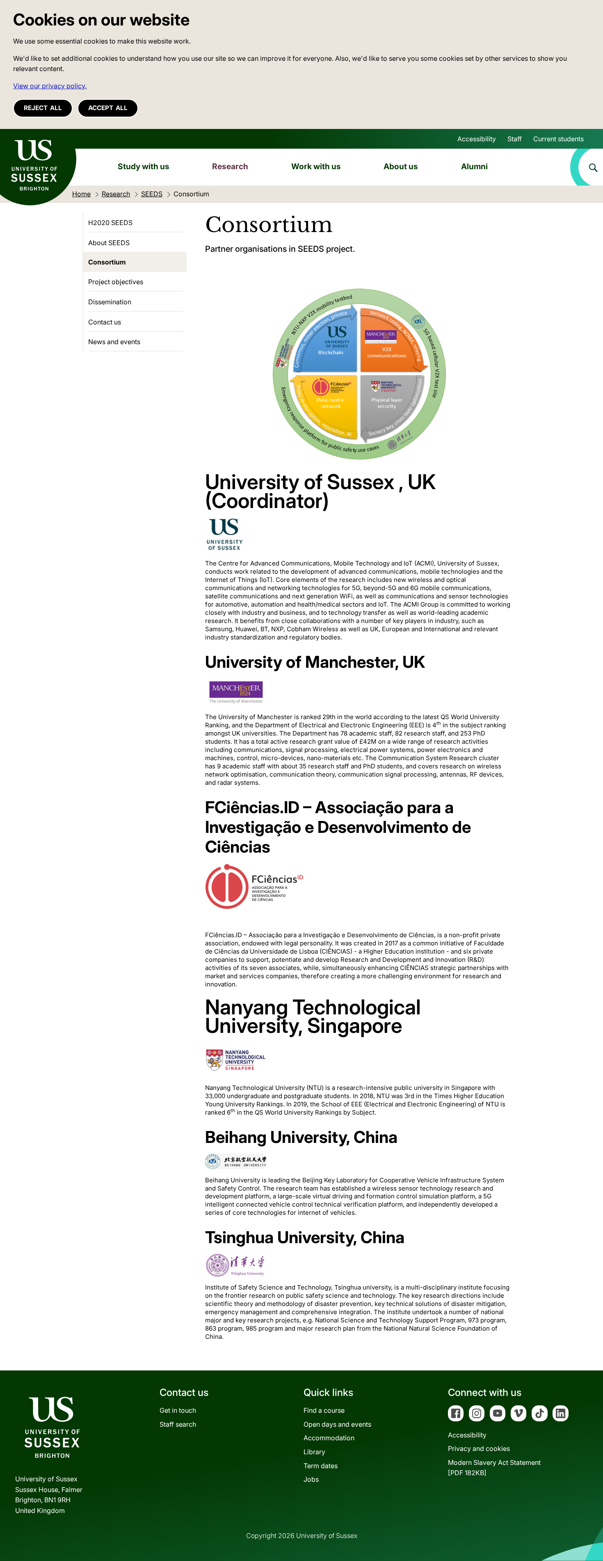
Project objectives (115, 282)
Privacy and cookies (479, 1448)
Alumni (474, 166)
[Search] (586, 167)
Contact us (104, 322)
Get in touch (178, 1410)
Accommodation (329, 1438)
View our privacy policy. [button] (50, 86)
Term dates (321, 1466)
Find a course (324, 1410)
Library (314, 1452)
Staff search (178, 1424)
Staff (514, 139)
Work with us (316, 166)
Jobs (311, 1479)
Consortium (107, 262)
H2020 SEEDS (110, 222)
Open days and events (337, 1424)
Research (230, 166)
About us (401, 166)
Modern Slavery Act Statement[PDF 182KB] (494, 1467)
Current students (558, 139)
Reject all (43, 108)
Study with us (143, 166)
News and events (114, 342)
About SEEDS (109, 243)
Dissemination (109, 302)
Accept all (108, 108)
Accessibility (476, 139)
